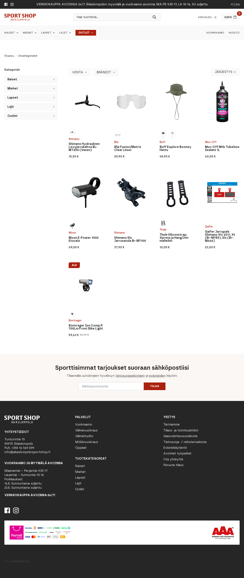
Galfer (209, 226)
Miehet (28, 32)
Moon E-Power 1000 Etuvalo (84, 239)
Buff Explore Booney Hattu (175, 148)
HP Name (4, 357)
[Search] (154, 17)
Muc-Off (211, 142)
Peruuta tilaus (173, 465)
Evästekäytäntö (175, 447)
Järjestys (223, 72)
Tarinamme (171, 424)
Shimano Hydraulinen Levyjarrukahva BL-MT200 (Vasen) (84, 147)
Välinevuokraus (86, 430)
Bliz (116, 142)
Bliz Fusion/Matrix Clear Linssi (127, 148)
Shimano (74, 139)
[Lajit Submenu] (69, 32)
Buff (162, 142)
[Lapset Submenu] (53, 32)
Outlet (84, 32)
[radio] (72, 132)
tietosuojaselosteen (130, 376)
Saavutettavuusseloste (180, 436)
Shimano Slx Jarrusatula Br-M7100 (130, 239)
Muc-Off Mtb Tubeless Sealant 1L (222, 148)
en (238, 4)
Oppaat (81, 447)
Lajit (63, 32)
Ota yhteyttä (173, 459)
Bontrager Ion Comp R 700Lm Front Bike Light (86, 327)
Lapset (46, 32)
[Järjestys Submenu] (236, 72)
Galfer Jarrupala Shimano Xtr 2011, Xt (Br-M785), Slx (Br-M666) (220, 236)
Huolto (234, 32)
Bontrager (75, 320)
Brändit (104, 72)
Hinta (77, 72)
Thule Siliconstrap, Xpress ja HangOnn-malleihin (174, 237)
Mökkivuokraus (86, 442)
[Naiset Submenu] (16, 32)
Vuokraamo (215, 32)
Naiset (9, 32)
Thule (163, 229)
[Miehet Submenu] (35, 32)
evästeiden (157, 376)
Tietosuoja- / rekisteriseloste (185, 442)
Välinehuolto (84, 436)
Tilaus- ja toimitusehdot (180, 430)
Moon (72, 232)
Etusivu (9, 55)
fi (232, 4)
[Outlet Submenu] (91, 32)
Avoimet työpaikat (177, 453)
